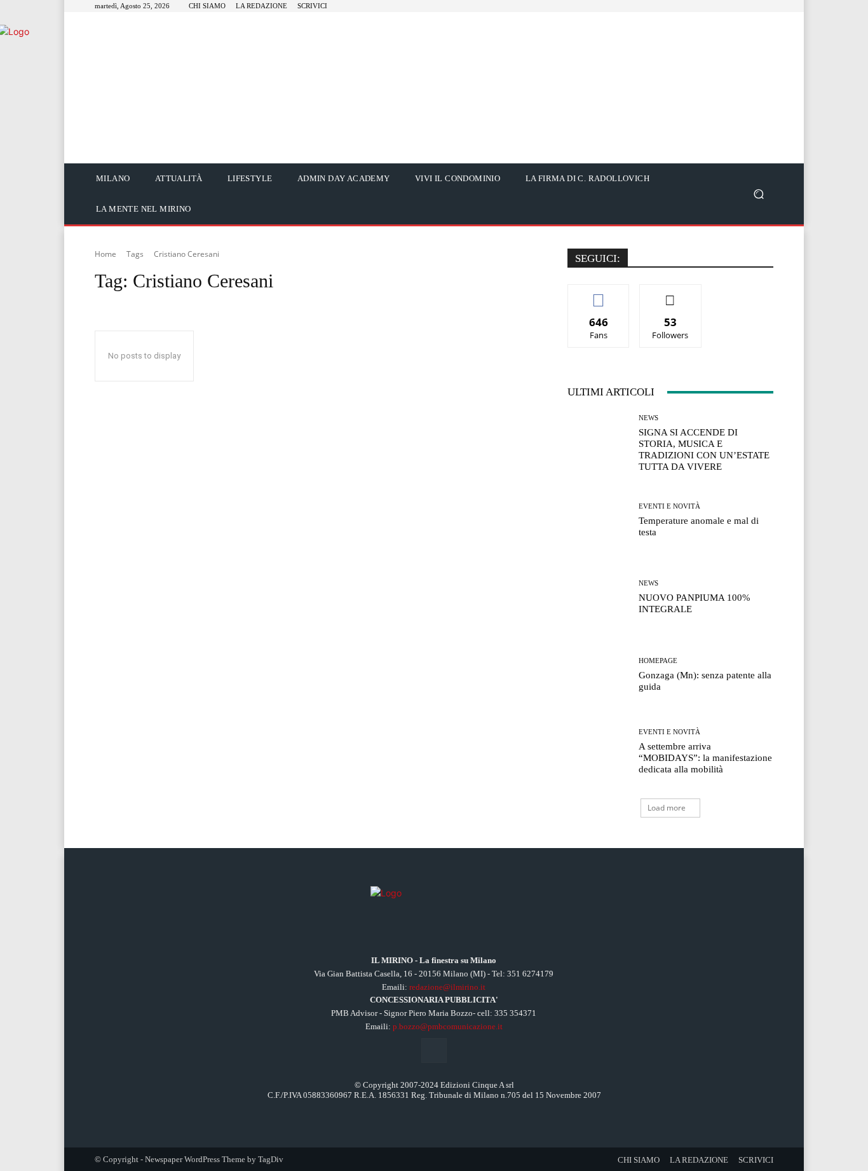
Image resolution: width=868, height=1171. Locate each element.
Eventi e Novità (669, 506)
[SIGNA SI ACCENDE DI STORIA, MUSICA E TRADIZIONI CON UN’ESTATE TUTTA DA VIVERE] (598, 443)
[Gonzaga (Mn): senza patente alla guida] (598, 675)
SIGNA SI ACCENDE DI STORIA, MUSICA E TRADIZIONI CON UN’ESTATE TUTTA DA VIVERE (704, 449)
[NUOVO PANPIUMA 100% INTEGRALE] (598, 597)
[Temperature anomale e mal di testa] (598, 520)
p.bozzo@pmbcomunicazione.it (448, 1026)
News (648, 417)
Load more (667, 807)
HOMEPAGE (658, 660)
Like (599, 294)
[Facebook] (433, 1050)
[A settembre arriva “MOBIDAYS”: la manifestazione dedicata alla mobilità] (598, 752)
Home (105, 254)
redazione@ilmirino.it (447, 987)
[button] (758, 194)
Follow (671, 294)
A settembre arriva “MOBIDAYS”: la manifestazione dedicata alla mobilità (705, 757)
